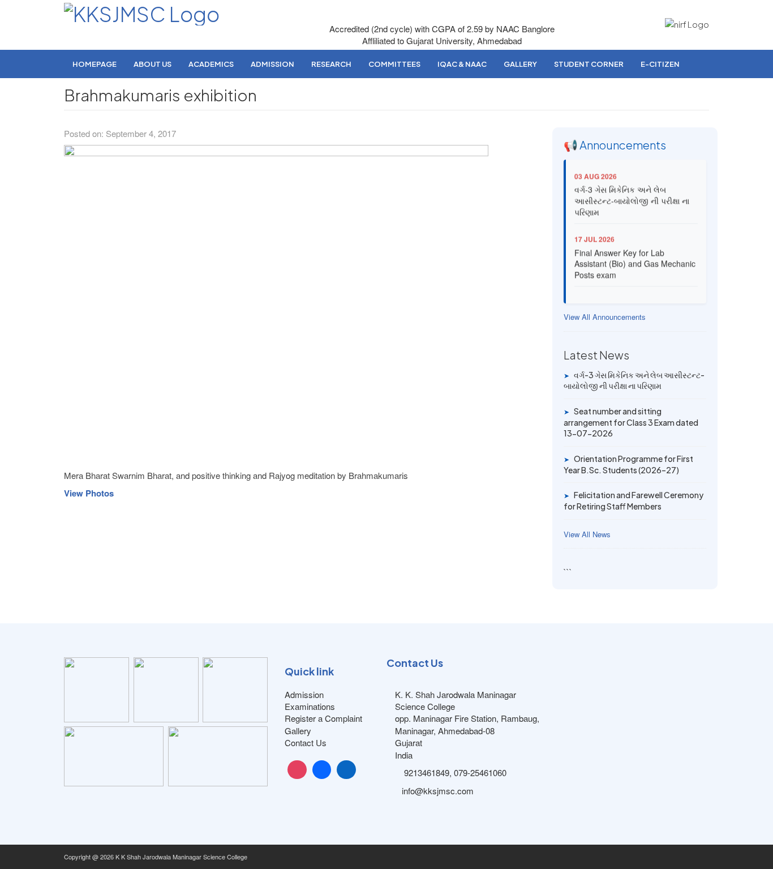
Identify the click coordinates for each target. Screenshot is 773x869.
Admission (272, 64)
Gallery (520, 64)
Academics (211, 64)
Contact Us (306, 742)
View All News (587, 534)
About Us (152, 64)
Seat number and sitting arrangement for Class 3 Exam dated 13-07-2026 (631, 422)
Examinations (310, 706)
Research (331, 64)
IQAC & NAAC (462, 64)
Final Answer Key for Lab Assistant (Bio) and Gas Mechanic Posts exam (634, 259)
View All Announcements (605, 317)
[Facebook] (322, 769)
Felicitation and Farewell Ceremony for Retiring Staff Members (633, 500)
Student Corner (589, 64)
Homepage (94, 64)
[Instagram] (297, 769)
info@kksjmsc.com (438, 791)
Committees (394, 64)
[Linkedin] (346, 769)
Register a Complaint (323, 718)
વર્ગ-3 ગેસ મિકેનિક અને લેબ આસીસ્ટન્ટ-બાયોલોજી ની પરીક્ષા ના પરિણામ (631, 196)
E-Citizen (660, 64)
